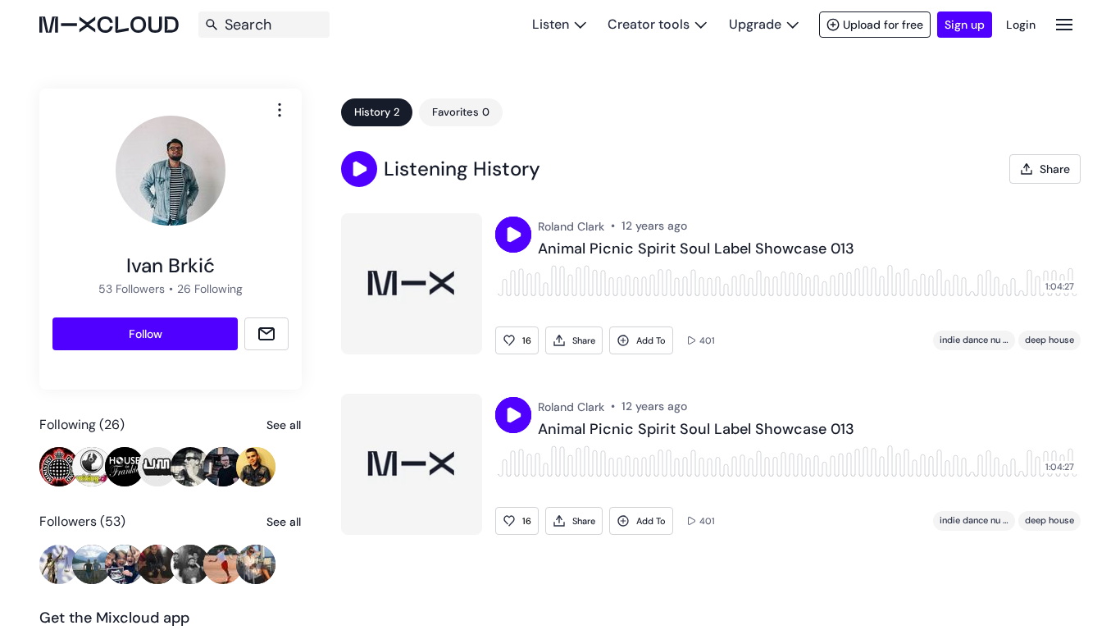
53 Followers (131, 288)
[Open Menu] (1064, 24)
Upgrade (755, 24)
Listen (550, 24)
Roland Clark (571, 226)
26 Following (210, 288)
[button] (359, 169)
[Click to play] (513, 235)
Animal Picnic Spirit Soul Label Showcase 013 (696, 249)
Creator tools (649, 24)
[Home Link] (109, 24)
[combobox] (279, 110)
